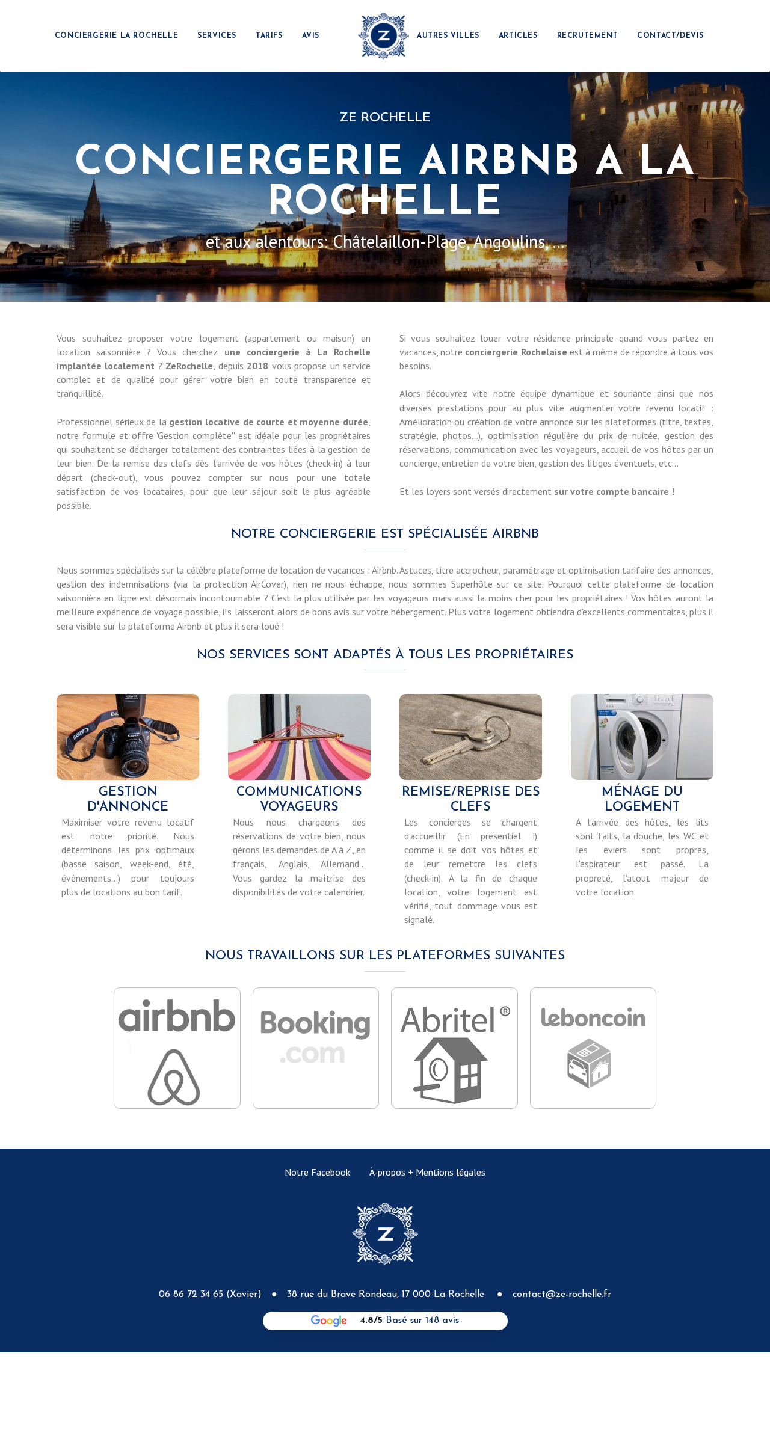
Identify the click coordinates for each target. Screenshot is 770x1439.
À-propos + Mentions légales (427, 1172)
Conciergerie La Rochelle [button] (116, 36)
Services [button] (216, 36)
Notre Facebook (317, 1172)
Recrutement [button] (587, 36)
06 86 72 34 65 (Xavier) (210, 1294)
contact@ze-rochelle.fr (562, 1294)
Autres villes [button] (448, 36)
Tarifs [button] (269, 36)
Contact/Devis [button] (670, 36)
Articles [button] (518, 36)
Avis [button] (310, 36)
